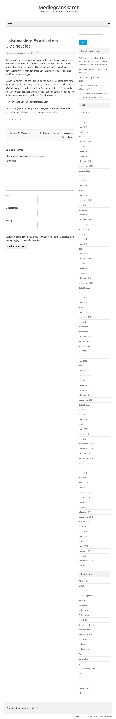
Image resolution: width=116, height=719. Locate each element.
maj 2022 (83, 361)
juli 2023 (82, 293)
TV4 (81, 683)
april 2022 (83, 366)
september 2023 (86, 283)
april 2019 (83, 541)
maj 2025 (83, 185)
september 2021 (86, 400)
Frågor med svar (86, 610)
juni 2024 (83, 239)
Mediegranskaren (59, 7)
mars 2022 (83, 371)
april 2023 (83, 307)
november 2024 (86, 215)
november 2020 (86, 448)
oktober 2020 (85, 453)
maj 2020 (83, 478)
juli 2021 (82, 410)
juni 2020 (83, 473)
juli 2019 (82, 526)
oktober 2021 (85, 395)
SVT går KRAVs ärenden (19, 133)
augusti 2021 (84, 405)
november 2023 (86, 273)
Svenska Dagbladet (87, 669)
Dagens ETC (84, 591)
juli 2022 (82, 351)
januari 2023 (84, 322)
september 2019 (86, 517)
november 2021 (86, 390)
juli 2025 (82, 176)
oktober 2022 (85, 336)
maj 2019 (83, 536)
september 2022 (86, 341)
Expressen (83, 605)
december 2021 (86, 385)
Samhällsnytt (84, 659)
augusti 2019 (84, 522)
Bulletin (82, 586)
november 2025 (86, 156)
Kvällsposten (84, 630)
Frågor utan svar (86, 615)
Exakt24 (82, 600)
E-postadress (12, 208)
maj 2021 (83, 419)
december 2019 (86, 502)
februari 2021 (85, 434)
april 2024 (83, 249)
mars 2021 (83, 429)
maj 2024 (83, 244)
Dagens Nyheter (86, 595)
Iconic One (78, 716)
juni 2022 (83, 356)
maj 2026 (83, 127)
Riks (80, 654)
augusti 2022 (84, 346)
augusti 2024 (84, 229)
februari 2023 (85, 317)
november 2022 (86, 332)
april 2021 (83, 424)
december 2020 (86, 444)
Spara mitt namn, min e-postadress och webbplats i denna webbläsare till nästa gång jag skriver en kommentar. (40, 239)
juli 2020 (82, 468)
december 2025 (86, 151)
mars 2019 (83, 546)
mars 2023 (83, 312)
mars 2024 (83, 254)
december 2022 (86, 327)
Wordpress (107, 716)
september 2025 (86, 166)
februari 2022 (85, 375)
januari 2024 (84, 263)
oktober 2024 (85, 220)
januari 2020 (84, 497)
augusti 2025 (84, 171)
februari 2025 (85, 200)
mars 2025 (83, 195)
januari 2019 (84, 556)
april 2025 (83, 190)
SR (80, 664)
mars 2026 (83, 137)
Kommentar (11, 161)
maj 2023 (83, 302)
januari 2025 (84, 205)
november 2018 (86, 565)
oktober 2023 (85, 278)
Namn (8, 195)
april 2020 (83, 483)
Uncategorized (85, 688)
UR (80, 693)
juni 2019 (83, 531)
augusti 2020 (84, 463)
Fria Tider (83, 620)
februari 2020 (85, 492)
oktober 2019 (85, 512)
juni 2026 (83, 122)
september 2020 (86, 458)
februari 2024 (85, 259)
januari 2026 (84, 146)
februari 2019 (85, 551)
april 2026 (83, 132)
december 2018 (86, 561)
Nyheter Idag (84, 649)
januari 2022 (84, 380)
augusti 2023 (84, 288)
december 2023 (86, 268)
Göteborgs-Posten (87, 625)
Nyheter (18, 119)
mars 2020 (83, 487)
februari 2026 (85, 141)
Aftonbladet (84, 581)
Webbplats (11, 220)
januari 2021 (84, 439)
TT (80, 678)
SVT (81, 674)
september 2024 (86, 224)
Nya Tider (83, 639)
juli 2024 (82, 234)
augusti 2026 (84, 112)
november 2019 (86, 507)
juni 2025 (83, 181)
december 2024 (86, 210)
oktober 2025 (85, 161)
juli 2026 (82, 117)
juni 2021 (83, 414)
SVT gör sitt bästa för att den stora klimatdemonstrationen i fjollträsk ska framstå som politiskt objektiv (94, 61)
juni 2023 (83, 297)
